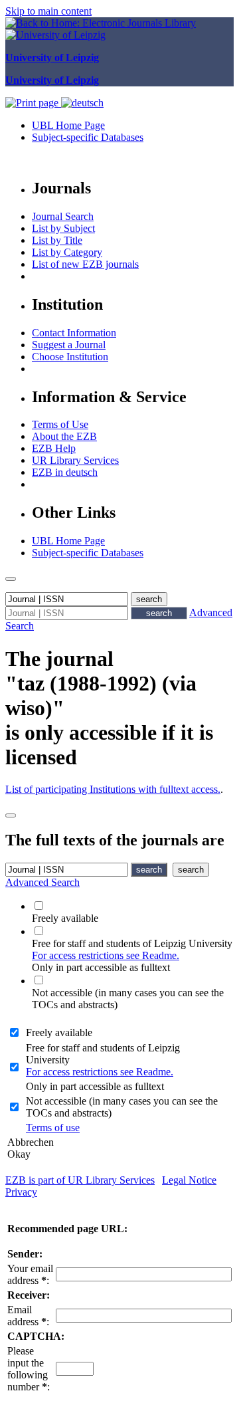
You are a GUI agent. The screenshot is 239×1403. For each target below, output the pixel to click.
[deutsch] (82, 102)
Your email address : (30, 1274)
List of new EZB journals (85, 264)
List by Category (67, 252)
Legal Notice (189, 1180)
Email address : (28, 1315)
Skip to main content (48, 11)
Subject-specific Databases (87, 137)
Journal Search (63, 216)
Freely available (59, 1032)
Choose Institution (70, 356)
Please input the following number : (28, 1368)
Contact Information (74, 332)
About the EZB (64, 436)
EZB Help (54, 448)
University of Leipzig (52, 57)
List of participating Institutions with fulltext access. (112, 789)
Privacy (21, 1192)
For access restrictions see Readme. (105, 955)
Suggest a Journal (69, 344)
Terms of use (53, 1127)
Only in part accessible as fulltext (95, 1086)
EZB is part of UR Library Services (80, 1180)
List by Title (57, 240)
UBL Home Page (68, 125)
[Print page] (33, 102)
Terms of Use (60, 424)
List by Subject (63, 228)
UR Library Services (75, 460)
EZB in (65, 472)
